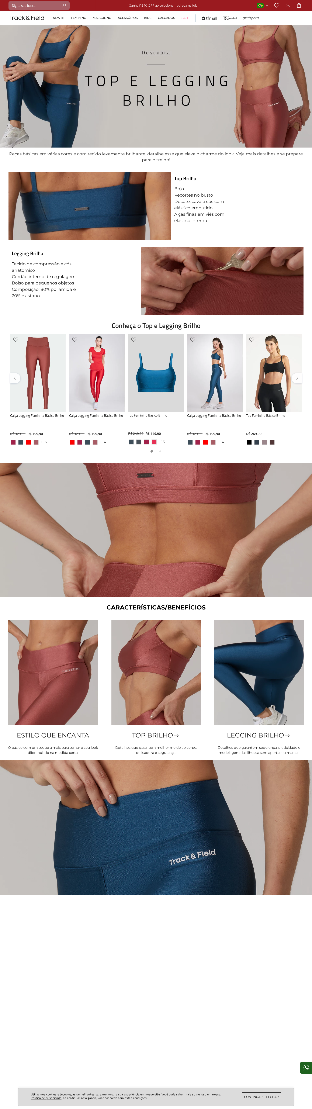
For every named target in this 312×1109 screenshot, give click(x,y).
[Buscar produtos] (64, 5)
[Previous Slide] (16, 378)
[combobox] (39, 5)
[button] (151, 451)
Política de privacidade (46, 1098)
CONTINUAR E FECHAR (261, 1097)
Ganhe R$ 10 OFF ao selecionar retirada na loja (125, 5)
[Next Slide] (296, 378)
